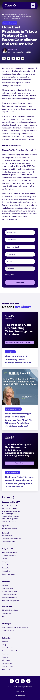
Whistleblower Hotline (9, 591)
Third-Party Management (10, 600)
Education (5, 641)
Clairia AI (5, 585)
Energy (4, 645)
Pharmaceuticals (7, 666)
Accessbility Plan (20, 695)
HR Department (7, 613)
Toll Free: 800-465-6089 (9, 528)
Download (20, 282)
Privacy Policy (9, 275)
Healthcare (5, 654)
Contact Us (5, 568)
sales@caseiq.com (7, 535)
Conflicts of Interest (8, 630)
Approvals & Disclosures (9, 597)
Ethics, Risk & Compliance (10, 610)
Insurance (5, 657)
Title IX (4, 616)
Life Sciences (6, 660)
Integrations (6, 571)
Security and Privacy (8, 574)
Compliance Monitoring (9, 594)
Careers (4, 559)
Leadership (5, 565)
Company (5, 562)
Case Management (8, 588)
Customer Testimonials (9, 555)
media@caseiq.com (8, 541)
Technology (6, 669)
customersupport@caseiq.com (12, 538)
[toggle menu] (33, 5)
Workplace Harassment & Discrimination (15, 627)
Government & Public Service (11, 651)
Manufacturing (7, 663)
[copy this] (4, 58)
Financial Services (7, 648)
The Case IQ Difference (9, 552)
